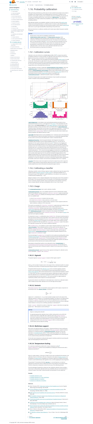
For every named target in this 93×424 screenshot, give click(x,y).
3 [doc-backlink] (31, 392)
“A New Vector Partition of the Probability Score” (49, 386)
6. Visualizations (13, 53)
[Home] (27, 5)
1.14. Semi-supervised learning (16, 38)
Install (18, 1)
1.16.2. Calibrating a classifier (77, 9)
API (26, 1)
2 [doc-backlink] (30, 392)
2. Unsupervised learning (14, 46)
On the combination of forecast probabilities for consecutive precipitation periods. (47, 389)
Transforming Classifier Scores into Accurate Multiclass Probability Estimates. (45, 399)
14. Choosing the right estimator (16, 68)
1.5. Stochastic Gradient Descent (17, 19)
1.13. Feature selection (15, 37)
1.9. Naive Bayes (14, 26)
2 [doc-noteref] (56, 54)
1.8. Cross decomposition (15, 24)
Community (34, 1)
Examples (29, 1)
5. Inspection (12, 52)
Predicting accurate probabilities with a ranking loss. (40, 402)
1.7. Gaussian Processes (15, 22)
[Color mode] (73, 2)
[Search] (70, 2)
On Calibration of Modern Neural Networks (39, 412)
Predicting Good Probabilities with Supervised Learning (43, 392)
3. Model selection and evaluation (16, 48)
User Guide (22, 1)
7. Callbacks (12, 55)
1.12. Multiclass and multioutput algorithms (17, 35)
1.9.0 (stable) (79, 1)
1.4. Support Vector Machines (16, 17)
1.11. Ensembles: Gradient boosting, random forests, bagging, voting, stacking (17, 31)
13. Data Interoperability (14, 66)
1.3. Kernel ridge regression (16, 16)
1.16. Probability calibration (16, 42)
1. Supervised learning (14, 9)
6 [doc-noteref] (59, 302)
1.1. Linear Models (14, 11)
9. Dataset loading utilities (15, 58)
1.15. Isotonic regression (15, 40)
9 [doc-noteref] (59, 345)
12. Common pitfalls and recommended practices (14, 64)
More (40, 1)
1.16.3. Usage (74, 11)
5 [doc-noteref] (46, 332)
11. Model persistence (14, 62)
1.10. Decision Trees (14, 28)
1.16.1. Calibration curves (76, 7)
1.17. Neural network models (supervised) (16, 44)
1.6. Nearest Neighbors (15, 21)
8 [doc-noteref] (46, 124)
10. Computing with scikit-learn (15, 60)
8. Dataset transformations (15, 57)
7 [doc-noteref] (46, 275)
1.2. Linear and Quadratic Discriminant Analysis (15, 14)
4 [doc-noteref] (35, 272)
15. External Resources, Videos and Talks (16, 71)
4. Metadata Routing (13, 50)
